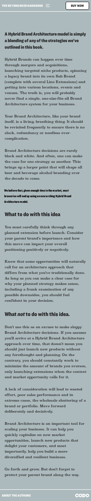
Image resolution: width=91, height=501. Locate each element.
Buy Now (77, 5)
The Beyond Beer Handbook (22, 5)
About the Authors (16, 495)
